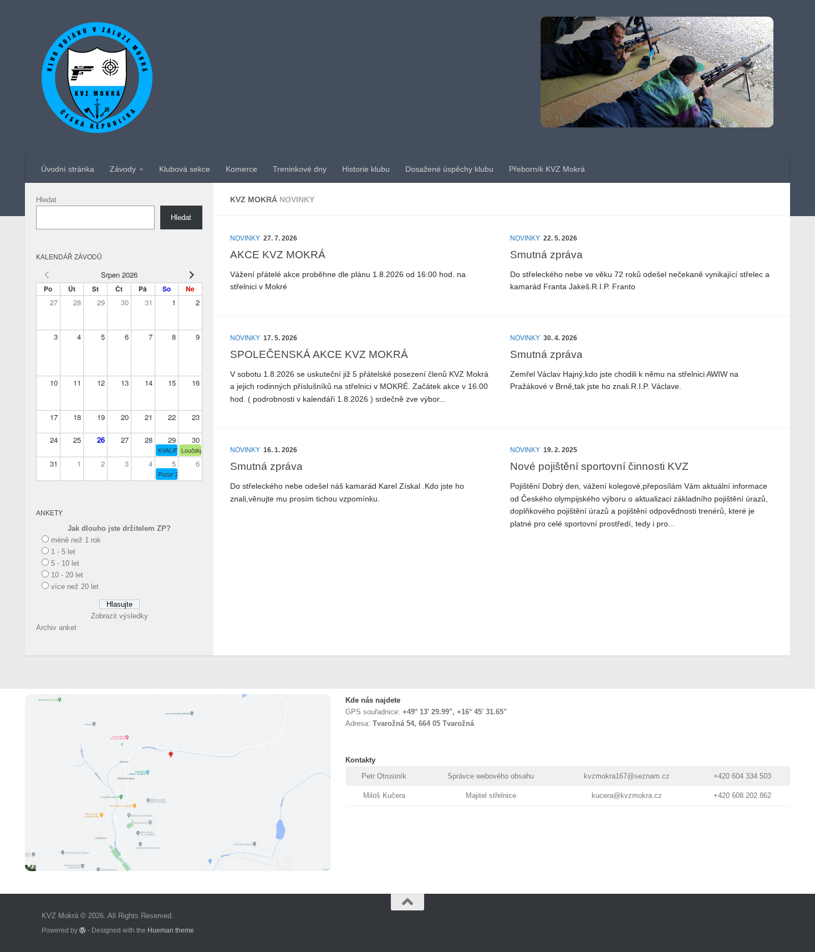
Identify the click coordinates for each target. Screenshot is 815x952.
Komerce (241, 169)
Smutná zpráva (546, 254)
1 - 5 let (63, 551)
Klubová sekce (184, 169)
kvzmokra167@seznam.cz (627, 776)
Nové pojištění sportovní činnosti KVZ (599, 466)
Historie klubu (366, 169)
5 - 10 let (65, 563)
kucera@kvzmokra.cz (627, 795)
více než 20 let (75, 586)
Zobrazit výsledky (119, 616)
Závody (123, 169)
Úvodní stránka (67, 169)
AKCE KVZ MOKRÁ (277, 254)
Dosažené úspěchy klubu (449, 169)
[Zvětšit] (316, 708)
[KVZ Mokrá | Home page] (97, 77)
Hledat (46, 200)
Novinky (245, 238)
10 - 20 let (67, 575)
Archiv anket (56, 627)
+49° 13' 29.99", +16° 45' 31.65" (455, 712)
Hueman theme (170, 930)
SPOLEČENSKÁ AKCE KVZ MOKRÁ (319, 354)
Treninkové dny (300, 169)
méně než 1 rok (76, 540)
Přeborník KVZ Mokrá (547, 169)
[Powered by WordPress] (82, 930)
